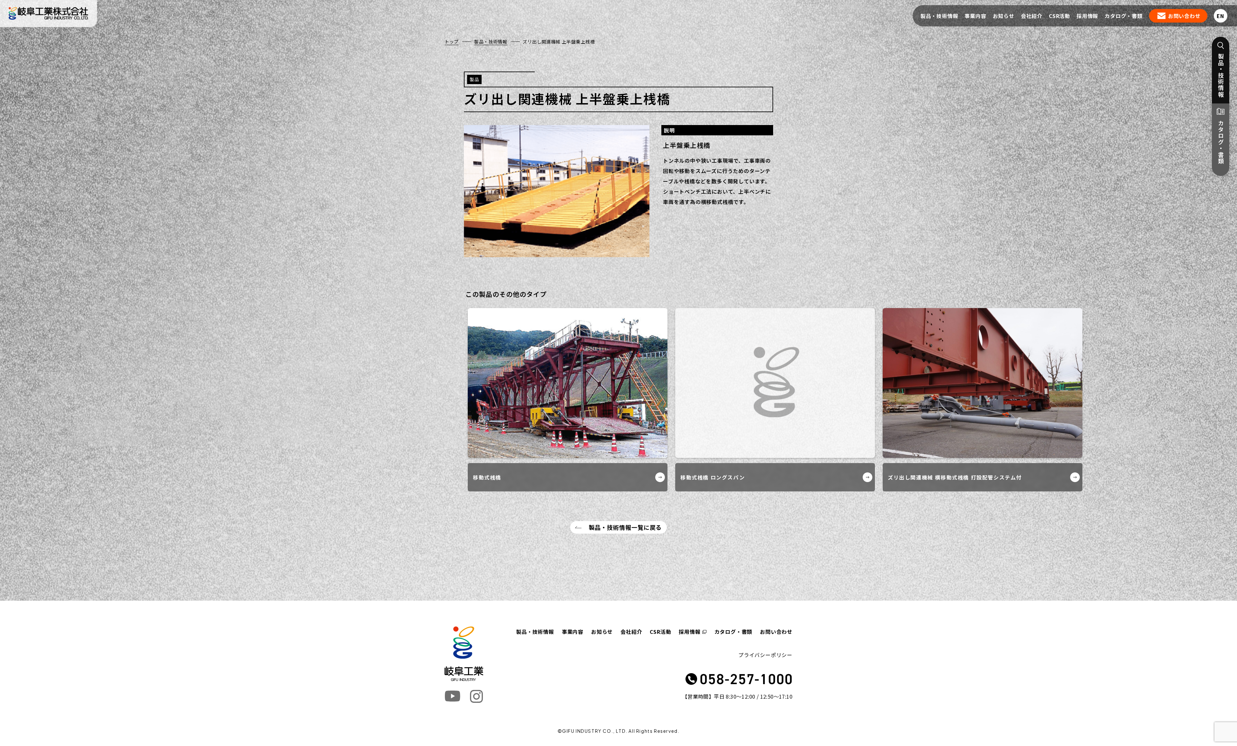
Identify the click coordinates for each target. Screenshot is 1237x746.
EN (1220, 16)
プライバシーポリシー (765, 655)
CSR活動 (1059, 16)
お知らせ (1003, 16)
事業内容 (975, 16)
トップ (452, 41)
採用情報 (1087, 16)
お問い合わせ (1184, 16)
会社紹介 (1031, 16)
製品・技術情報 (939, 16)
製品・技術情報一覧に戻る (625, 527)
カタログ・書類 (1124, 16)
